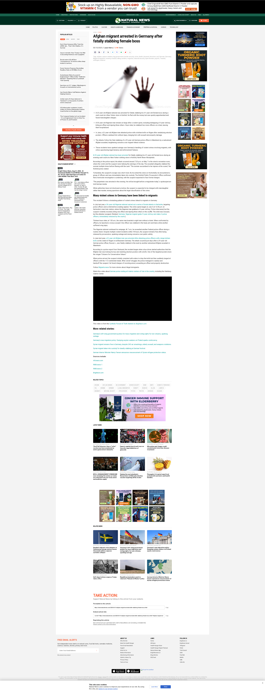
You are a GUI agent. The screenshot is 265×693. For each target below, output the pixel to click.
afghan (99, 56)
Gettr (181, 652)
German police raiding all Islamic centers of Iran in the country (132, 271)
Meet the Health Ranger (127, 643)
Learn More (154, 687)
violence (102, 60)
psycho (157, 58)
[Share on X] (108, 52)
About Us (193, 14)
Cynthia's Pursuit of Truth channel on (127, 324)
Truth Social (183, 650)
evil (158, 56)
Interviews (83, 14)
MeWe (181, 657)
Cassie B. (130, 444)
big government (118, 56)
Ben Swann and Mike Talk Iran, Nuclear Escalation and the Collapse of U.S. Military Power (65, 185)
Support (122, 648)
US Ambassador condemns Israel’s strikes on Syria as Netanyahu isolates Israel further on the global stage (72, 109)
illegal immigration (99, 58)
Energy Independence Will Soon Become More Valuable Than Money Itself (65, 198)
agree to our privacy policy (108, 689)
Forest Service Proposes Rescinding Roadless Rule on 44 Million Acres (71, 69)
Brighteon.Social (184, 643)
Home (57, 14)
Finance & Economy (133, 27)
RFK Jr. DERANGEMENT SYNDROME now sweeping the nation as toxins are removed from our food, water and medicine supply (105, 476)
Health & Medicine (117, 27)
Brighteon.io (183, 641)
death (141, 56)
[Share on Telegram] (113, 52)
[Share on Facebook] (104, 52)
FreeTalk (182, 655)
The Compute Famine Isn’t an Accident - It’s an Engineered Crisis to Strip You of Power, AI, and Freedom (72, 118)
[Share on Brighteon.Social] (95, 52)
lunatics (124, 58)
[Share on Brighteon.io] (100, 52)
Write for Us (123, 650)
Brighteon (64, 14)
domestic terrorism (149, 56)
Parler (181, 648)
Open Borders (149, 58)
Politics (95, 27)
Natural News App (156, 650)
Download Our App (183, 14)
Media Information (125, 652)
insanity (108, 58)
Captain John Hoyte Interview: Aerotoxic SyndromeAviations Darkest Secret (80, 210)
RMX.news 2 (97, 369)
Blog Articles (154, 655)
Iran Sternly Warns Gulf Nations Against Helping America (73, 93)
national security (139, 58)
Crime (99, 32)
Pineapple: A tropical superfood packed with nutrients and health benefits (158, 475)
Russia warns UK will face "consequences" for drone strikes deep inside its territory (72, 61)
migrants (130, 58)
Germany (168, 56)
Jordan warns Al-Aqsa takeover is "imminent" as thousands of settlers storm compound (71, 100)
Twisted (162, 58)
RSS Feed (153, 657)
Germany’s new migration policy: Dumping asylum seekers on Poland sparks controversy (159, 549)
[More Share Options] (130, 52)
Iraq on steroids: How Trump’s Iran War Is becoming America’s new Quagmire (72, 53)
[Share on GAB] (121, 52)
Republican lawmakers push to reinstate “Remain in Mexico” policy (132, 578)
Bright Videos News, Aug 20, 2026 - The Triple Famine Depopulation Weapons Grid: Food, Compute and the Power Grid (65, 211)
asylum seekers (107, 56)
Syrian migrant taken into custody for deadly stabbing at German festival (119, 348)
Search (207, 14)
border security (129, 56)
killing (119, 58)
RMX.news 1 (97, 365)
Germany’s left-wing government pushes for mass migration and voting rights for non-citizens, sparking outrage (131, 550)
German (162, 56)
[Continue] (96, 650)
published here (115, 679)
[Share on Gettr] (126, 52)
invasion (114, 58)
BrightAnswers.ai (171, 14)
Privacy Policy (124, 660)
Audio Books (91, 14)
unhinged (96, 60)
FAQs (199, 14)
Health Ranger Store (156, 645)
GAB (181, 660)
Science (163, 27)
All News (153, 643)
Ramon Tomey (131, 472)
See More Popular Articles (74, 130)
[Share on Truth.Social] (117, 52)
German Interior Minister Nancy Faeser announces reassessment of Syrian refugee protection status (129, 352)
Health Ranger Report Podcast (159, 648)
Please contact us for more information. (104, 624)
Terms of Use (124, 662)
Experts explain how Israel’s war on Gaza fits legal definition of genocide (132, 448)
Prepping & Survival (150, 27)
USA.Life (182, 662)
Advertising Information (127, 655)
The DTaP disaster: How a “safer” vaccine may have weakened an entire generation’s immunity (104, 448)
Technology (174, 27)
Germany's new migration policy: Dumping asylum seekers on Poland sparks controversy (125, 340)
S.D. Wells (103, 472)
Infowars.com (98, 361)
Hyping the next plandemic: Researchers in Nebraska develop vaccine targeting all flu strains (131, 475)
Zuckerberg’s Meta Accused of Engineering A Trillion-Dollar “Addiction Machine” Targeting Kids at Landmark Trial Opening (72, 77)
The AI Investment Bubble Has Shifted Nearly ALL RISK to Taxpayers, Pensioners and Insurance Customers (81, 199)
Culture (104, 27)
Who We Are (123, 641)
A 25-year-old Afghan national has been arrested (110, 155)
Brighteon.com (98, 373)
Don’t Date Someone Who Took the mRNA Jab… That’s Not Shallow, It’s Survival (71, 46)
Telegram (182, 645)
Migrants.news (103, 267)
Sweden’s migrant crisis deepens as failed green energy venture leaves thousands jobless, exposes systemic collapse (105, 550)
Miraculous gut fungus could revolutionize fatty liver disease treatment (158, 448)
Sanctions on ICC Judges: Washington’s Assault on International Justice (73, 86)
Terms (104, 677)
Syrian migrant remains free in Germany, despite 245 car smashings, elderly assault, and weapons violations (132, 344)
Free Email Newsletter (126, 645)
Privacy (100, 677)
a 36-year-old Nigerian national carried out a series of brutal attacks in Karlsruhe (134, 204)
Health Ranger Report (65, 164)
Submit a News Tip (125, 657)
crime (136, 56)
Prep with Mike (74, 14)
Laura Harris (108, 48)
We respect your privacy (64, 655)
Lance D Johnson (105, 444)
